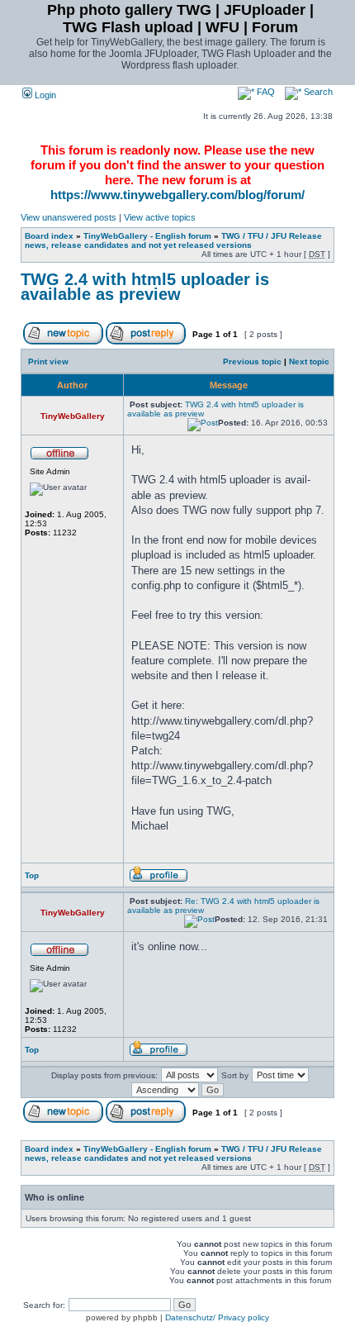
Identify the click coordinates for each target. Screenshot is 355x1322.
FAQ (264, 92)
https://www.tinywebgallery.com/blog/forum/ (177, 195)
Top (32, 875)
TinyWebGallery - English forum (147, 235)
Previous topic (252, 361)
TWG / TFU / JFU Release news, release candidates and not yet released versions (173, 240)
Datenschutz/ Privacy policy (217, 1317)
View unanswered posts (68, 217)
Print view (48, 361)
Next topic (309, 361)
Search (317, 92)
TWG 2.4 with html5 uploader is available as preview (145, 286)
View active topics (160, 217)
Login (44, 95)
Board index (49, 235)
